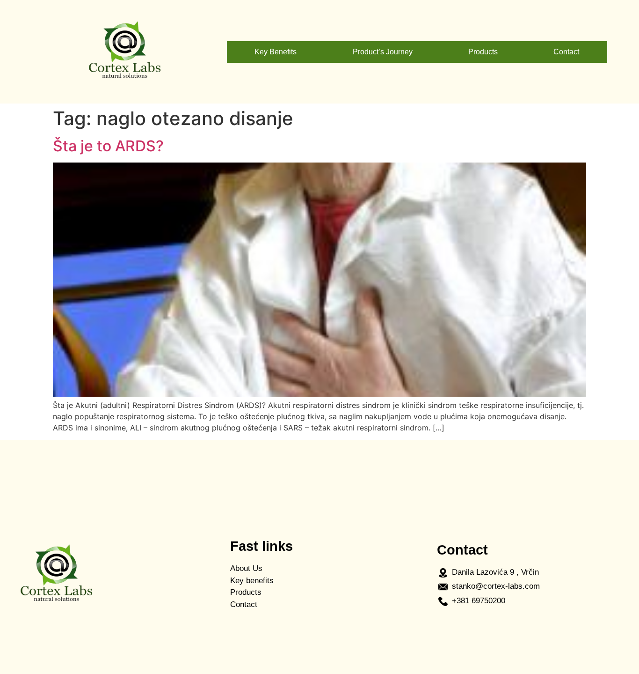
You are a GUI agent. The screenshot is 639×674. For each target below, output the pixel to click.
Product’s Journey (383, 52)
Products (483, 52)
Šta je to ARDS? (108, 146)
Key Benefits (275, 52)
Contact (566, 52)
